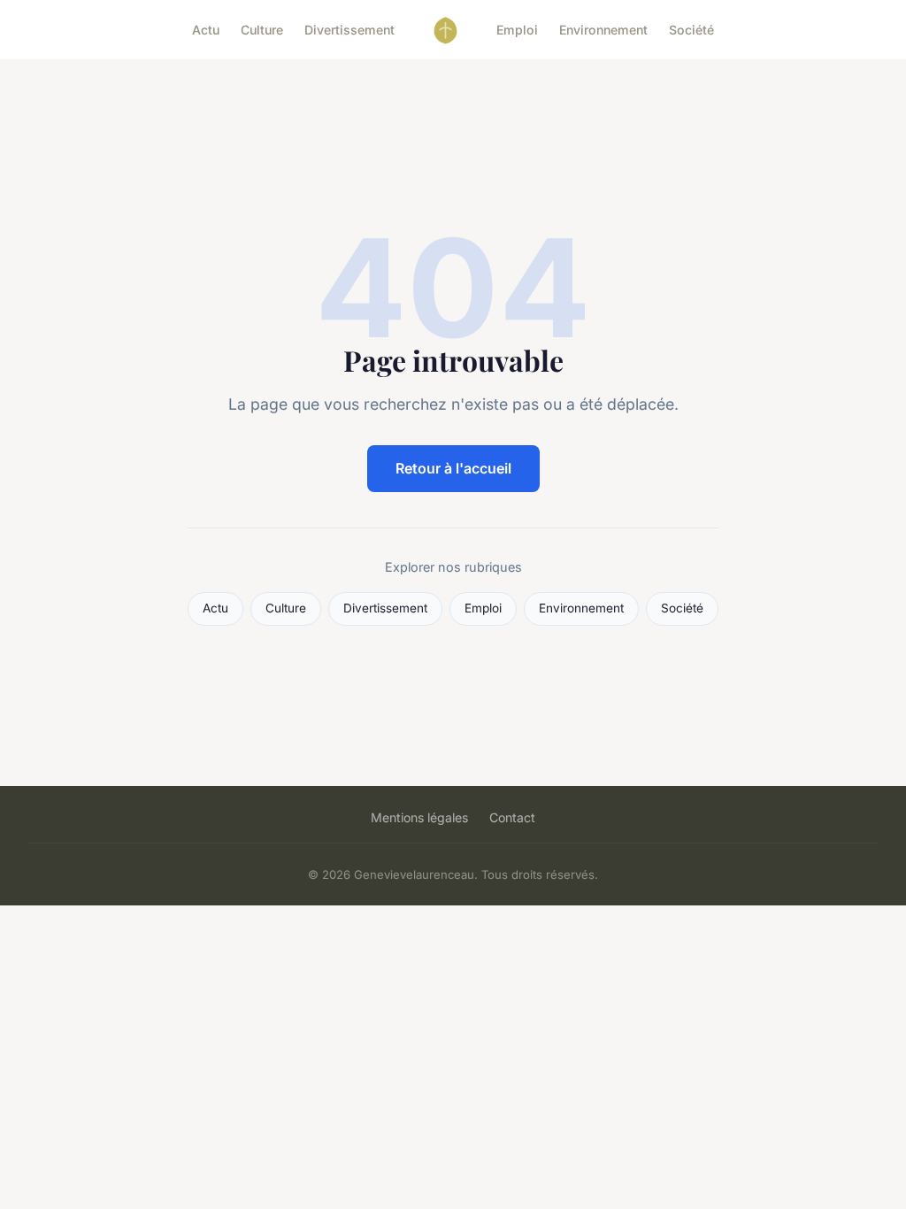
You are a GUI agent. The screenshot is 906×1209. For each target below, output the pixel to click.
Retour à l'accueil (453, 468)
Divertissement (349, 29)
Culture (262, 29)
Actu (205, 29)
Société (691, 29)
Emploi (517, 29)
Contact (512, 817)
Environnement (603, 29)
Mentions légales (419, 817)
